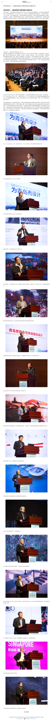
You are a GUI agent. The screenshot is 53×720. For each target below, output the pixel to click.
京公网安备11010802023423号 (30, 718)
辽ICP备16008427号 (20, 718)
